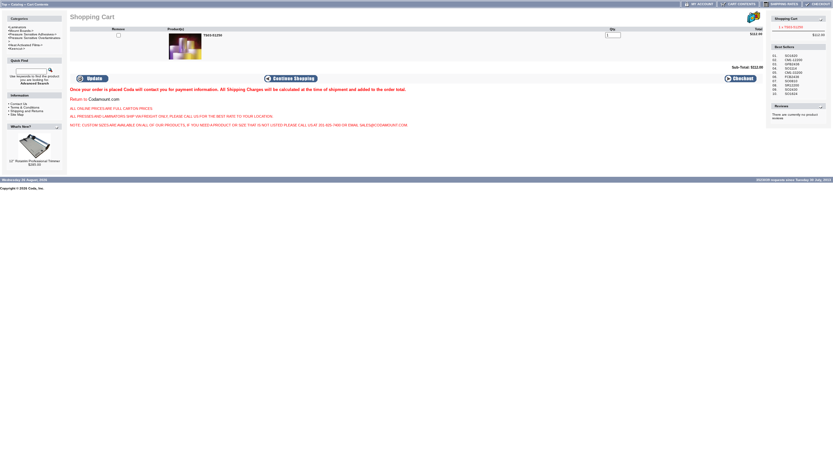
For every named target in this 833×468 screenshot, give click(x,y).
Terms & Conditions (24, 107)
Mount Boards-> (21, 30)
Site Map (17, 114)
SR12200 (792, 85)
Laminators (17, 27)
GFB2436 (792, 64)
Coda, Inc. (36, 188)
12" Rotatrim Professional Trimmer (34, 161)
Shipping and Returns (26, 111)
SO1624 (791, 94)
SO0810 (791, 81)
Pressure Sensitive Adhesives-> (33, 34)
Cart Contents (37, 4)
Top (4, 4)
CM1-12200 (793, 60)
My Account (701, 4)
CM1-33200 (793, 72)
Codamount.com (104, 99)
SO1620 (791, 56)
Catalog (17, 4)
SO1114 (791, 68)
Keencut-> (17, 48)
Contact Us (18, 104)
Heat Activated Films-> (26, 45)
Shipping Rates (783, 4)
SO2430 (791, 89)
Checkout (820, 4)
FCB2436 (792, 77)
